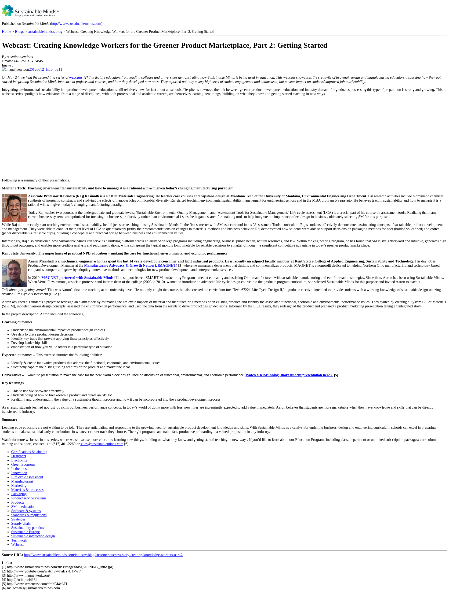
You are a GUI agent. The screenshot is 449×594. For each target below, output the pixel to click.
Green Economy (23, 464)
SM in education (23, 507)
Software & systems (26, 511)
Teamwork (19, 540)
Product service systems (28, 498)
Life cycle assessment (27, 477)
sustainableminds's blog (45, 31)
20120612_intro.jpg (43, 69)
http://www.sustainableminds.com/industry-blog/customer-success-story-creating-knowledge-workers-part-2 (103, 555)
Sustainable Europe (25, 532)
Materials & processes (27, 490)
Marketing (18, 485)
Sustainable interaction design (33, 536)
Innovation (19, 473)
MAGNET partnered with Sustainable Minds (77, 278)
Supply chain (21, 523)
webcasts (76, 77)
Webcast (17, 544)
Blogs (19, 31)
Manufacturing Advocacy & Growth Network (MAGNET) (130, 265)
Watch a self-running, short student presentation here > (289, 375)
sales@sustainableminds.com (101, 444)
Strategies (18, 519)
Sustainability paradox (27, 528)
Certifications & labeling (29, 452)
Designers (18, 456)
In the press (19, 469)
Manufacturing (22, 481)
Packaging (19, 494)
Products (17, 502)
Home (6, 31)
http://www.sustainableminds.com (76, 24)
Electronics (19, 460)
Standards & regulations (29, 515)
